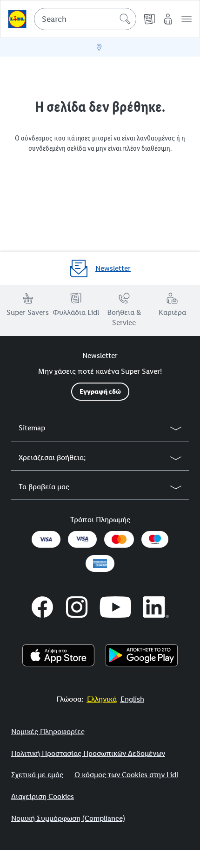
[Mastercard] (119, 539)
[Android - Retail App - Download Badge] (142, 655)
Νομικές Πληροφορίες (48, 731)
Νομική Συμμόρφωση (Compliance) (68, 818)
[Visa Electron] (82, 539)
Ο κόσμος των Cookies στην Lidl (126, 774)
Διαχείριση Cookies (42, 796)
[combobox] (85, 19)
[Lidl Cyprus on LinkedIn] (156, 607)
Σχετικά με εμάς (37, 774)
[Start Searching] (125, 19)
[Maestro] (154, 539)
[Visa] (46, 539)
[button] (186, 19)
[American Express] (100, 563)
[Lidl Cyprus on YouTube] (116, 607)
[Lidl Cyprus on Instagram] (76, 607)
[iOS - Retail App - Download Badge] (58, 655)
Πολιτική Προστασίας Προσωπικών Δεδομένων (88, 753)
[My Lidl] (167, 19)
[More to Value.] (17, 19)
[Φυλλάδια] (149, 19)
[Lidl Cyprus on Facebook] (42, 607)
